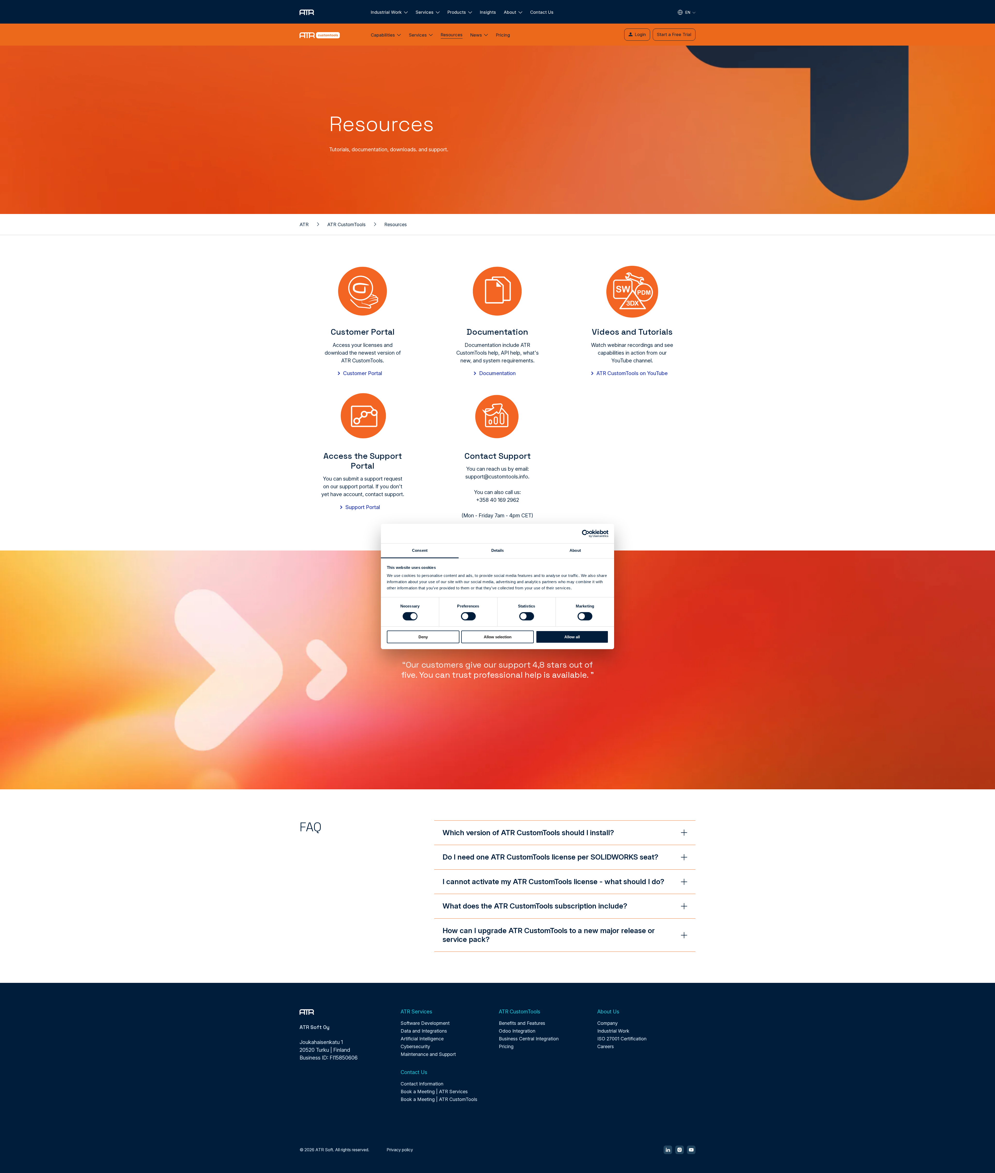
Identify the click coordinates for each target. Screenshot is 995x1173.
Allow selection (497, 637)
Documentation (497, 373)
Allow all (572, 637)
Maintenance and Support (428, 1054)
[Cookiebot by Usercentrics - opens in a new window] (585, 533)
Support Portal (362, 507)
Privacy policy (400, 1149)
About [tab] (575, 550)
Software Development (425, 1023)
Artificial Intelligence (422, 1038)
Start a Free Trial (674, 34)
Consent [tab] (420, 550)
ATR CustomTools (346, 224)
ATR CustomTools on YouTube (632, 373)
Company (607, 1023)
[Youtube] (691, 1150)
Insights (488, 12)
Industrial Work (613, 1031)
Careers (605, 1046)
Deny (423, 637)
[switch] (468, 616)
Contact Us (541, 12)
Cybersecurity (415, 1046)
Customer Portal (362, 373)
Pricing (503, 35)
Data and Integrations (424, 1031)
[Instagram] (679, 1150)
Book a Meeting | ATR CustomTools (439, 1099)
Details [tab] (497, 550)
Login (640, 34)
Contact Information (422, 1083)
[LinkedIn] (668, 1150)
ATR (304, 224)
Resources (452, 34)
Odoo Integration (517, 1031)
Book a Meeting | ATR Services (434, 1091)
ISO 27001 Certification (621, 1038)
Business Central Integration (529, 1038)
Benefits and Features (522, 1023)
